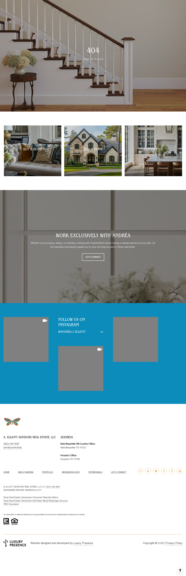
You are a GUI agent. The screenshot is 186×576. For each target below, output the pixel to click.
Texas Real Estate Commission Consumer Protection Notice (30, 497)
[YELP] (172, 471)
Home (6, 472)
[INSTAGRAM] (140, 471)
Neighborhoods (71, 472)
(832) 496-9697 (11, 443)
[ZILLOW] (180, 471)
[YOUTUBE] (156, 471)
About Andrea (25, 472)
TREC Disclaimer (11, 504)
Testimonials (95, 472)
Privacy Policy (174, 543)
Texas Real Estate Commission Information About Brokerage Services (35, 501)
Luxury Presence (83, 543)
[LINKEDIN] (148, 471)
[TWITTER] (164, 471)
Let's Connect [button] (93, 257)
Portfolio (47, 472)
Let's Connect (118, 472)
